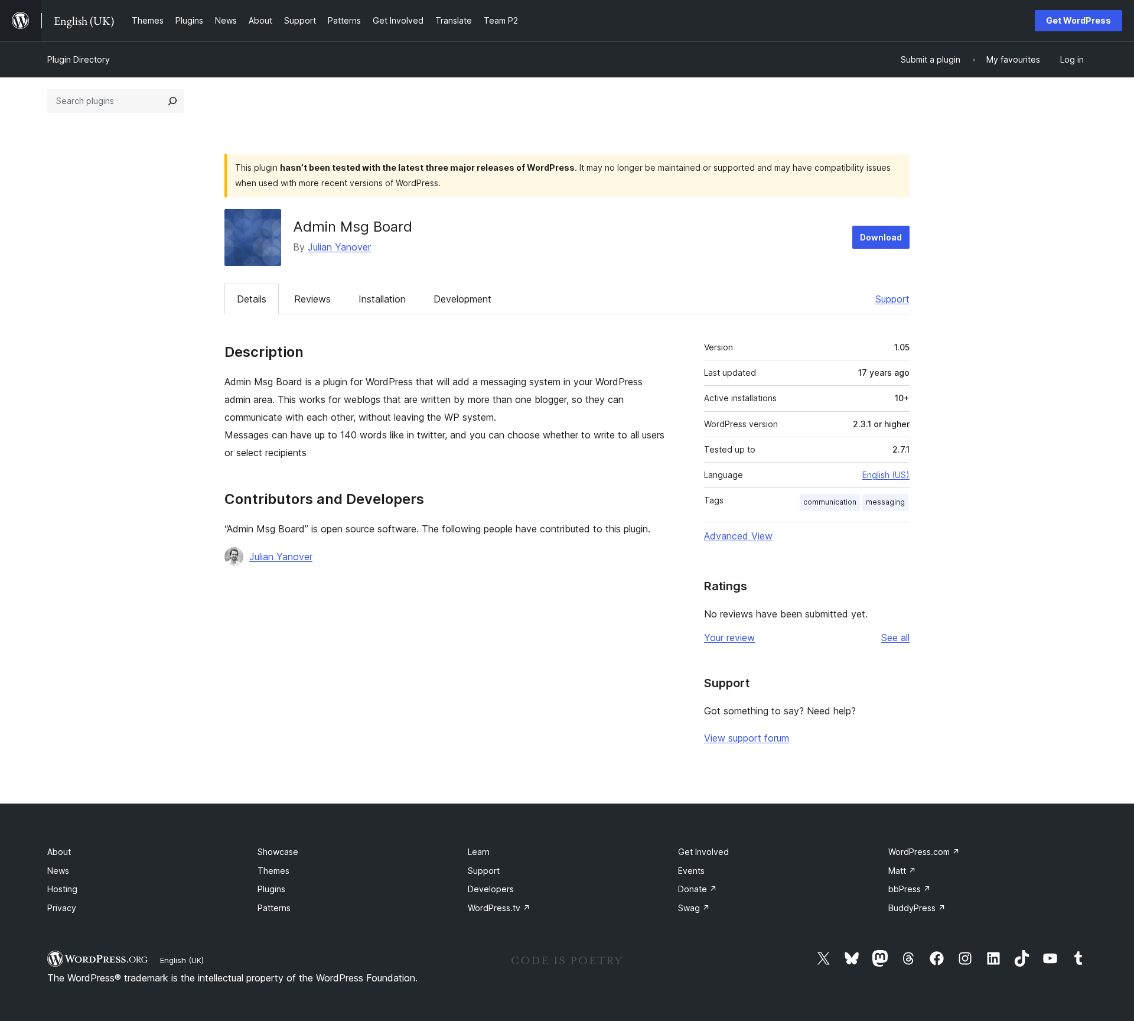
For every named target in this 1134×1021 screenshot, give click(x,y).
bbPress (909, 889)
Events (691, 871)
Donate (697, 889)
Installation (382, 299)
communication (829, 502)
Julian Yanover (339, 247)
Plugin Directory (78, 59)
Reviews (312, 299)
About (59, 852)
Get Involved (703, 852)
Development (462, 299)
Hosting (62, 889)
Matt (902, 871)
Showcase (278, 852)
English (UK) (182, 960)
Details (251, 299)
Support (892, 299)
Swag (694, 908)
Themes (273, 871)
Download (881, 237)
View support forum (746, 738)
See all (895, 637)
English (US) (886, 475)
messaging (885, 502)
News (58, 871)
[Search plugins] (172, 101)
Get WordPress (1078, 20)
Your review (729, 637)
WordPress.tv (499, 908)
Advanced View (738, 536)
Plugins (271, 889)
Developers (491, 889)
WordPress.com (924, 852)
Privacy (61, 908)
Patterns (274, 908)
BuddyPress (917, 908)
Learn (479, 852)
